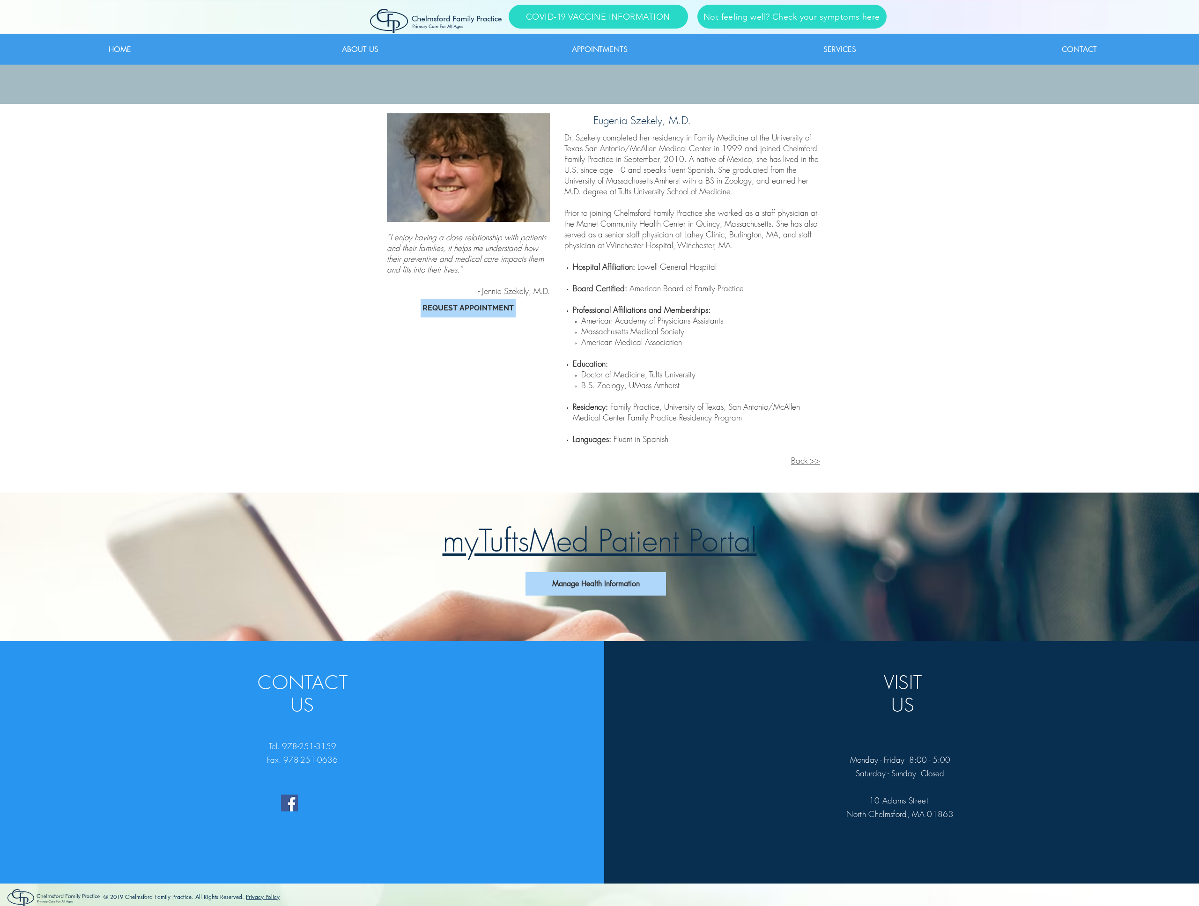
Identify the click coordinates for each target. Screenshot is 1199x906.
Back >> (805, 460)
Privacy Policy (263, 897)
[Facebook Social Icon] (289, 803)
